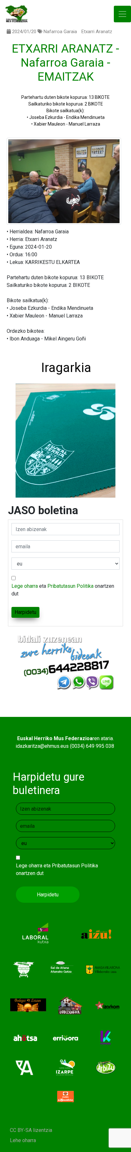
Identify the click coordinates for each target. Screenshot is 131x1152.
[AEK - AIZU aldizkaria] (96, 933)
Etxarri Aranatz (96, 31)
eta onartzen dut (62, 590)
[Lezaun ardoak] (28, 1005)
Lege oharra (24, 586)
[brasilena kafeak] (65, 1096)
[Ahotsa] (25, 1037)
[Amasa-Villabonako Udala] (103, 969)
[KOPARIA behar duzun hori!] (105, 1037)
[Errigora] (65, 1037)
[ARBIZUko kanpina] (105, 1067)
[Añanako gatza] (60, 969)
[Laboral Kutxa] (35, 933)
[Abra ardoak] (25, 1067)
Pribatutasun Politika (70, 586)
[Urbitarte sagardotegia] (23, 969)
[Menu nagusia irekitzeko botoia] (122, 14)
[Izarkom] (107, 1005)
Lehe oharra (23, 1140)
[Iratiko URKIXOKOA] (70, 1005)
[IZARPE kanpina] (65, 1067)
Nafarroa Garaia (60, 31)
